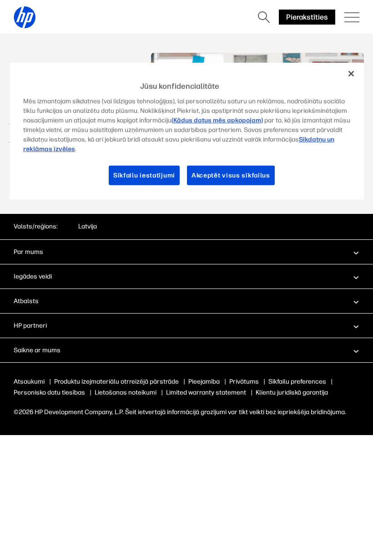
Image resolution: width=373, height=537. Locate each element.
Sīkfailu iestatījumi (144, 175)
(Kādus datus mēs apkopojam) (217, 120)
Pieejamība (204, 381)
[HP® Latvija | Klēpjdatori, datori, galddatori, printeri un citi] (24, 17)
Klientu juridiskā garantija (292, 392)
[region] (187, 131)
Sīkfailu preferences (297, 381)
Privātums (244, 381)
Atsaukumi (29, 381)
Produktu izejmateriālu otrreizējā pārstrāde (116, 381)
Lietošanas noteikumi (125, 392)
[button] (186, 251)
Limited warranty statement (206, 392)
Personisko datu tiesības (49, 392)
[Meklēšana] (264, 17)
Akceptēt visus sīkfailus (231, 175)
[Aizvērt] (351, 74)
